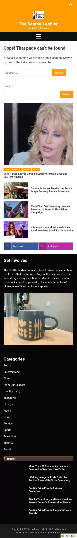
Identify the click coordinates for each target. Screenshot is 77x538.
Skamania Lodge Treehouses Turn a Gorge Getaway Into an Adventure (51, 190)
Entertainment (12, 169)
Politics (8, 423)
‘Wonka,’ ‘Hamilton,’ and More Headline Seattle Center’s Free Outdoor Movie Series (50, 502)
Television (10, 436)
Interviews (10, 397)
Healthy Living (12, 391)
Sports (7, 430)
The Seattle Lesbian (39, 24)
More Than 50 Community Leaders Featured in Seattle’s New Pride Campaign (50, 209)
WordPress (55, 532)
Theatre (8, 443)
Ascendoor (30, 532)
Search (8, 86)
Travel (7, 449)
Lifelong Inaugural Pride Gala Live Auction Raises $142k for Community (52, 229)
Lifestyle (9, 404)
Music (27, 169)
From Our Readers (14, 384)
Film (6, 378)
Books (7, 365)
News (35, 169)
